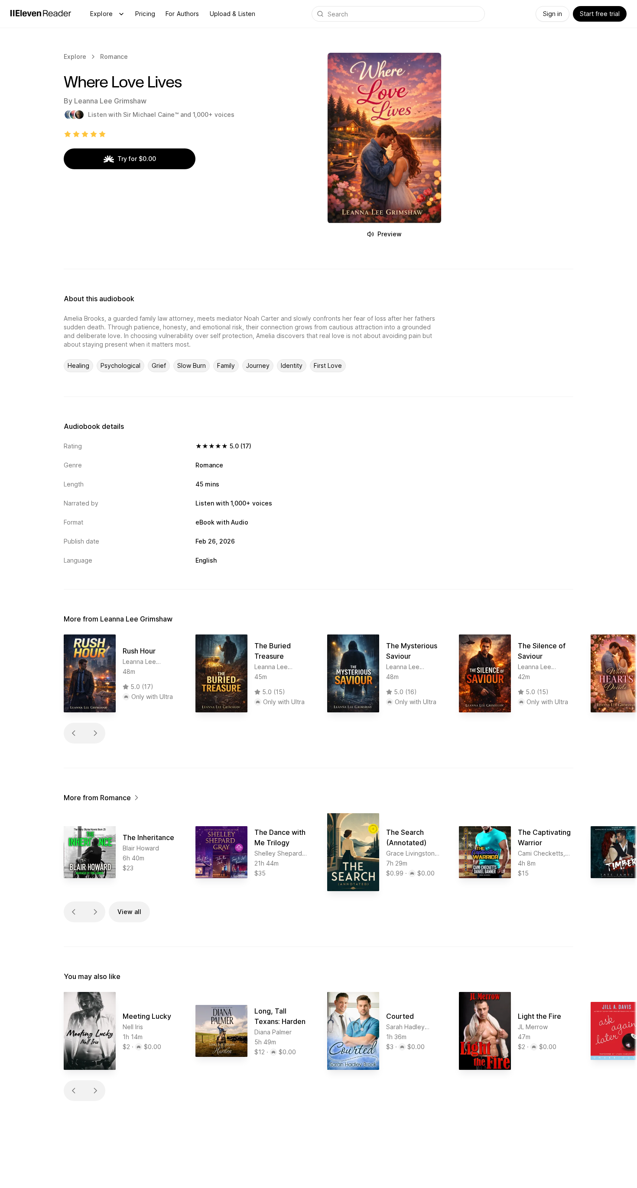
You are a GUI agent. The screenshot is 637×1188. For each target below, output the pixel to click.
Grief (159, 365)
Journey (258, 365)
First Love (328, 365)
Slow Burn (191, 365)
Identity (291, 365)
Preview (389, 234)
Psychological (120, 365)
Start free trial (600, 13)
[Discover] (121, 14)
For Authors (182, 13)
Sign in (552, 13)
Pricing (145, 13)
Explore (101, 13)
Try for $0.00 (136, 158)
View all (129, 911)
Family (226, 365)
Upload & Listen (233, 13)
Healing (78, 365)
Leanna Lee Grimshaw (110, 101)
